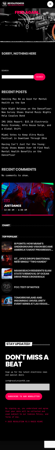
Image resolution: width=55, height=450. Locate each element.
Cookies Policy (35, 414)
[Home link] (13, 4)
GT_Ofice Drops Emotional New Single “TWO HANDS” (32, 260)
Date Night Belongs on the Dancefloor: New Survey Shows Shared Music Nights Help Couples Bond (27, 112)
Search (5, 70)
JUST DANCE (12, 206)
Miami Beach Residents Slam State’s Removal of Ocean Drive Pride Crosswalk (32, 274)
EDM (6, 201)
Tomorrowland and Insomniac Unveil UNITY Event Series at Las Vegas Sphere (30, 302)
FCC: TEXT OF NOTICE (26, 287)
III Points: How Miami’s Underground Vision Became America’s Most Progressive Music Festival (33, 248)
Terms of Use (11, 417)
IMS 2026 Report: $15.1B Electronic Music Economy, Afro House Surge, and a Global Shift (26, 125)
